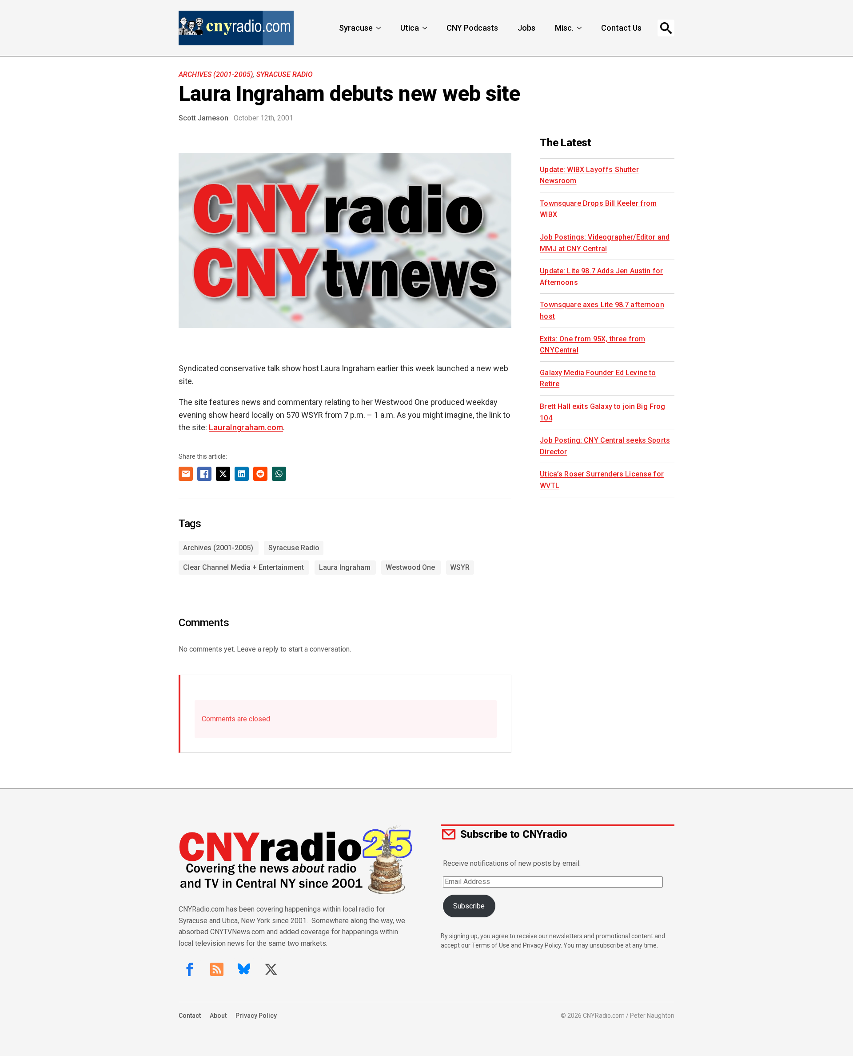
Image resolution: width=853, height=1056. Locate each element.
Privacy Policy (256, 1015)
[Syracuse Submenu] (379, 28)
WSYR (460, 567)
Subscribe (469, 906)
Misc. (564, 27)
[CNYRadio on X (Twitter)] (271, 969)
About (218, 1015)
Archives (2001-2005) (216, 74)
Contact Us (621, 27)
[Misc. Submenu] (580, 28)
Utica (409, 27)
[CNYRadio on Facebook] (190, 969)
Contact (190, 1015)
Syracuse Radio (284, 74)
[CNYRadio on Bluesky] (244, 969)
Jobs (526, 27)
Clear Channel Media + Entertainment (243, 567)
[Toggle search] (666, 28)
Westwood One (410, 567)
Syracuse (356, 27)
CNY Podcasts (472, 27)
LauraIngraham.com (246, 427)
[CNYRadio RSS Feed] (217, 969)
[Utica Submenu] (425, 28)
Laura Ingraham (345, 567)
